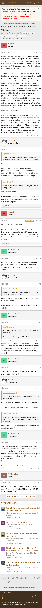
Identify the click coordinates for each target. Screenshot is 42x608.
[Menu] (3, 3)
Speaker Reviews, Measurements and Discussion (22, 514)
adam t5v (26, 33)
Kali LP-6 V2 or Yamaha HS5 (19, 522)
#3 (40, 221)
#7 (40, 367)
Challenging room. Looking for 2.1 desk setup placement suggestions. (22, 549)
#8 (40, 388)
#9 (40, 442)
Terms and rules (16, 596)
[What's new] (34, 3)
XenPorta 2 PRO (6, 606)
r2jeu (7, 524)
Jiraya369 (9, 567)
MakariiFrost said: (9, 288)
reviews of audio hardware (14, 11)
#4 (40, 258)
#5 (40, 284)
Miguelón (9, 513)
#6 (40, 322)
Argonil (5, 33)
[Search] (39, 3)
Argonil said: (7, 154)
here (9, 16)
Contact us (5, 596)
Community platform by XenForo (20, 602)
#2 (40, 149)
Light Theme (7, 593)
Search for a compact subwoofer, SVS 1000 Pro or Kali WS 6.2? (23, 509)
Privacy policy (28, 596)
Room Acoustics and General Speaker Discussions (22, 540)
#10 (39, 483)
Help (36, 596)
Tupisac (8, 553)
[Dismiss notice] (39, 9)
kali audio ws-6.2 (22, 36)
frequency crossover (8, 36)
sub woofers (19, 38)
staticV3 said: (7, 327)
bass (32, 33)
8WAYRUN (26, 606)
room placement (7, 38)
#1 (40, 52)
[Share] (36, 52)
